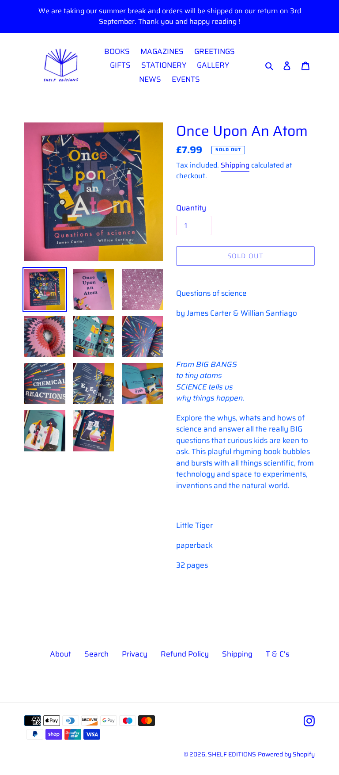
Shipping (235, 165)
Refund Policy (185, 654)
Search (96, 654)
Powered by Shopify (286, 754)
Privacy (134, 654)
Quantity (191, 208)
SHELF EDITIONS (232, 754)
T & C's (277, 654)
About (60, 654)
